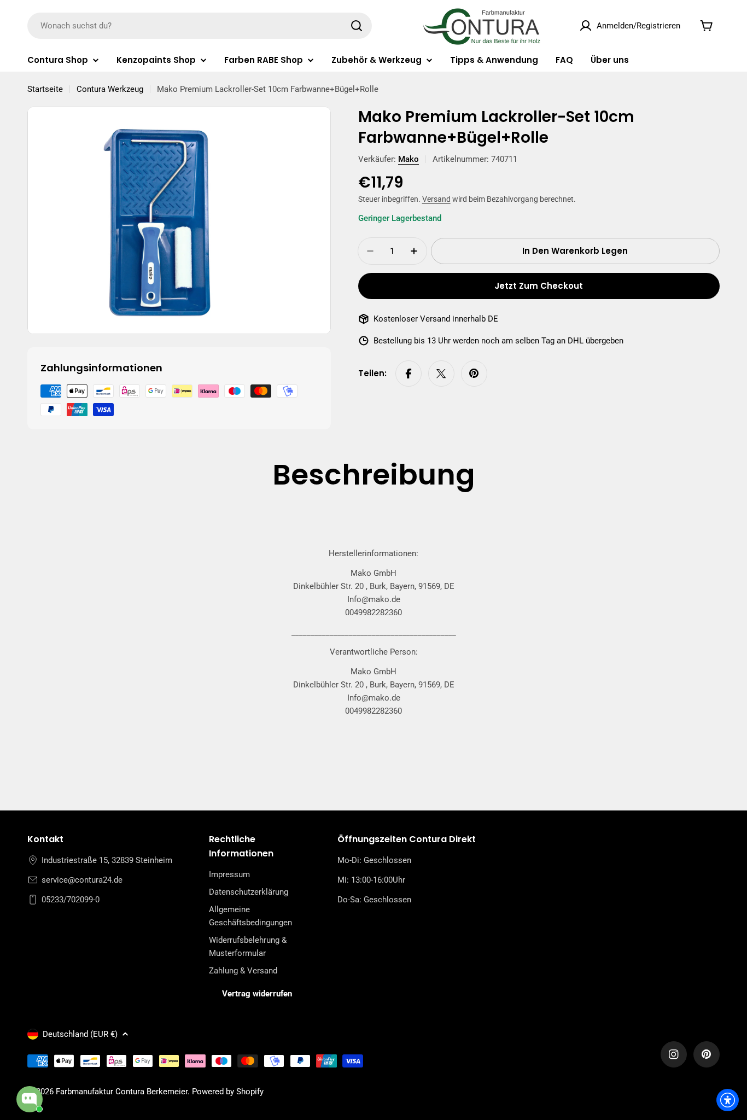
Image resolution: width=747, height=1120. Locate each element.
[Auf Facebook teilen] (408, 373)
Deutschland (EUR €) (80, 1034)
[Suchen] (356, 25)
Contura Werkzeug (110, 89)
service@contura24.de (82, 880)
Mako (408, 159)
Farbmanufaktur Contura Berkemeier (122, 1091)
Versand (436, 199)
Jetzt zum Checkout (538, 285)
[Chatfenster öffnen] (29, 1099)
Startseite (45, 89)
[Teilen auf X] (441, 373)
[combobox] (199, 26)
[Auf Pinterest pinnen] (474, 373)
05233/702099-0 (71, 900)
